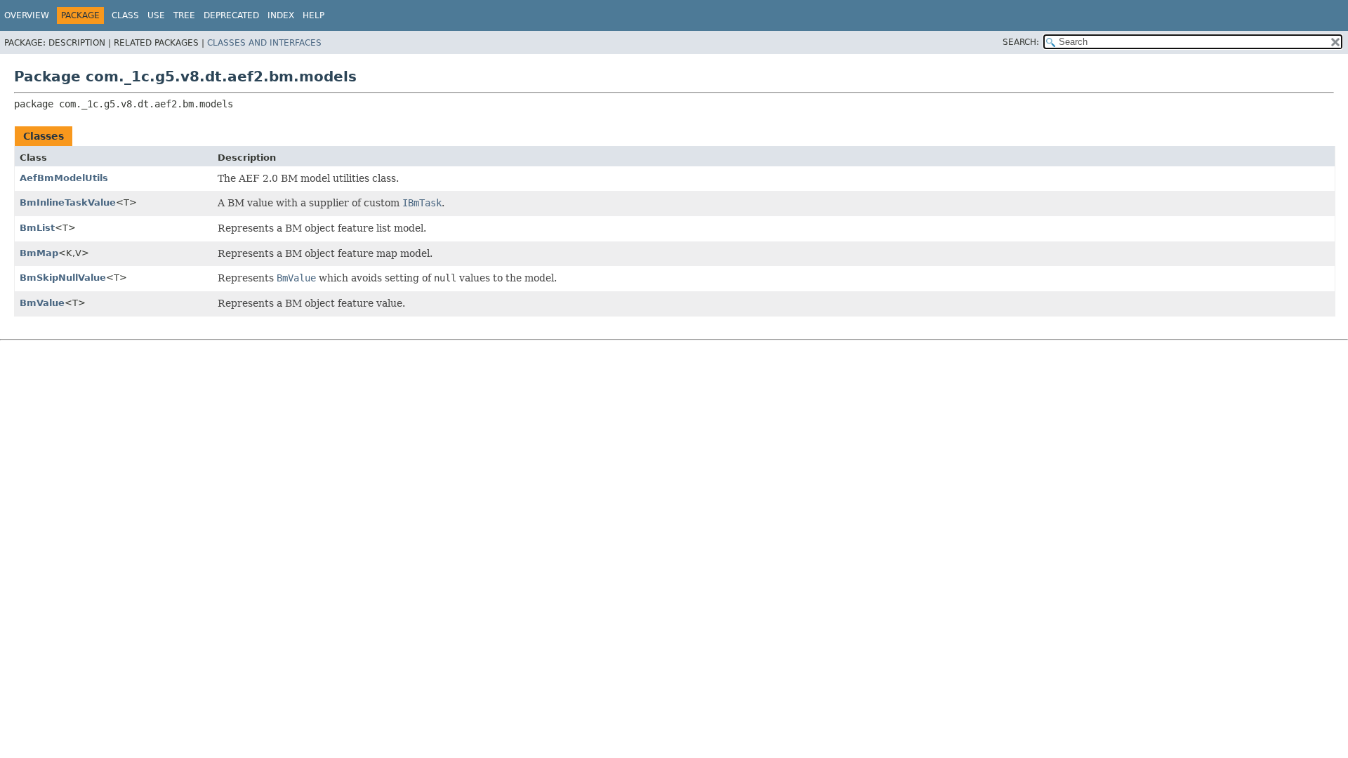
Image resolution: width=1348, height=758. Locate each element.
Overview (26, 15)
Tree (184, 15)
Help (313, 15)
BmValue (42, 303)
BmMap (39, 253)
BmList (37, 227)
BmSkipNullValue (63, 277)
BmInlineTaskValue (68, 202)
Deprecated (231, 15)
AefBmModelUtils (64, 178)
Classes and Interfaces (264, 43)
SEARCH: (1021, 42)
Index (280, 15)
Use (156, 15)
